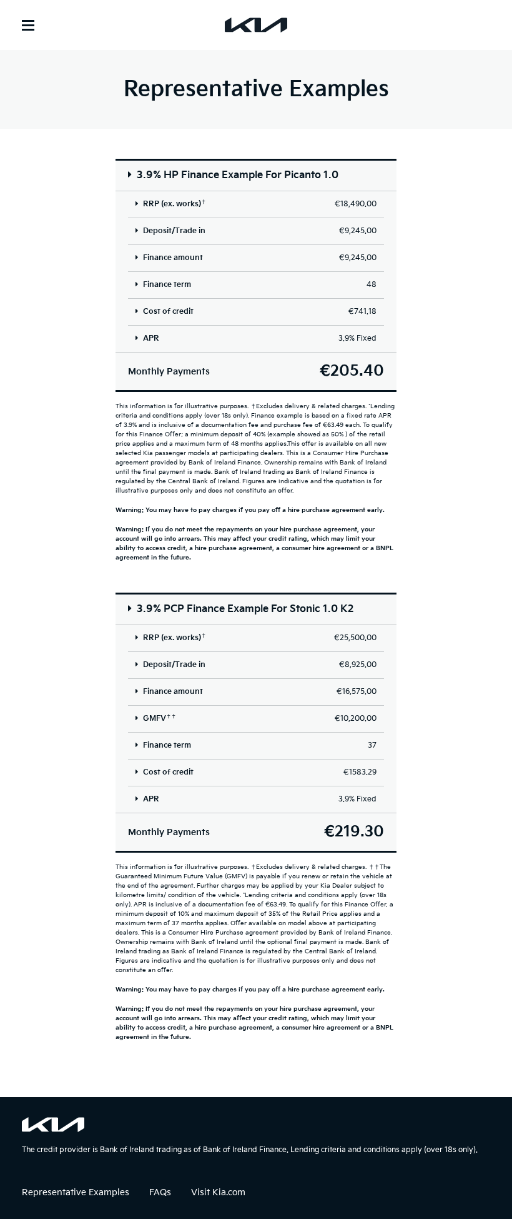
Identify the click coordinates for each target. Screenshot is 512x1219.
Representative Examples (75, 1192)
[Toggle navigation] (28, 25)
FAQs (160, 1192)
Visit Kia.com (218, 1192)
